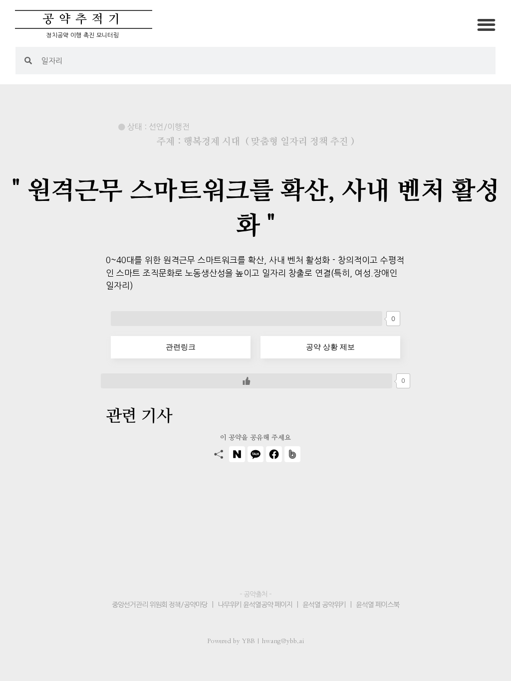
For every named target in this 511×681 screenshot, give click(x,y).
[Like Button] (246, 318)
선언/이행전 (169, 127)
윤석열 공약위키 (324, 604)
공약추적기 (83, 19)
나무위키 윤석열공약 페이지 (255, 604)
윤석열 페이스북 (377, 604)
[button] (486, 24)
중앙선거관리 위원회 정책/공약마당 (160, 604)
